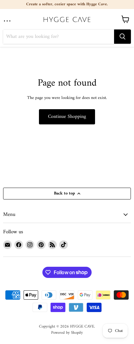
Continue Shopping (67, 116)
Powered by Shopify (67, 332)
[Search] (122, 36)
